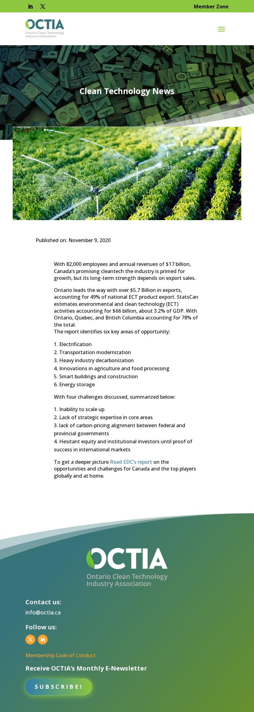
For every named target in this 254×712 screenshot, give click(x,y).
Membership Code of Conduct (60, 655)
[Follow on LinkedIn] (30, 6)
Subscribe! (59, 686)
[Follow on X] (43, 6)
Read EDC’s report (131, 461)
